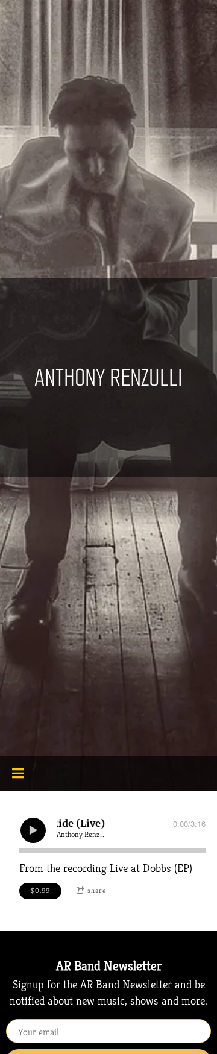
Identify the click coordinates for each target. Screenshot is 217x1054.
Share (96, 890)
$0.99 (40, 890)
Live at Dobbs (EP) (151, 868)
